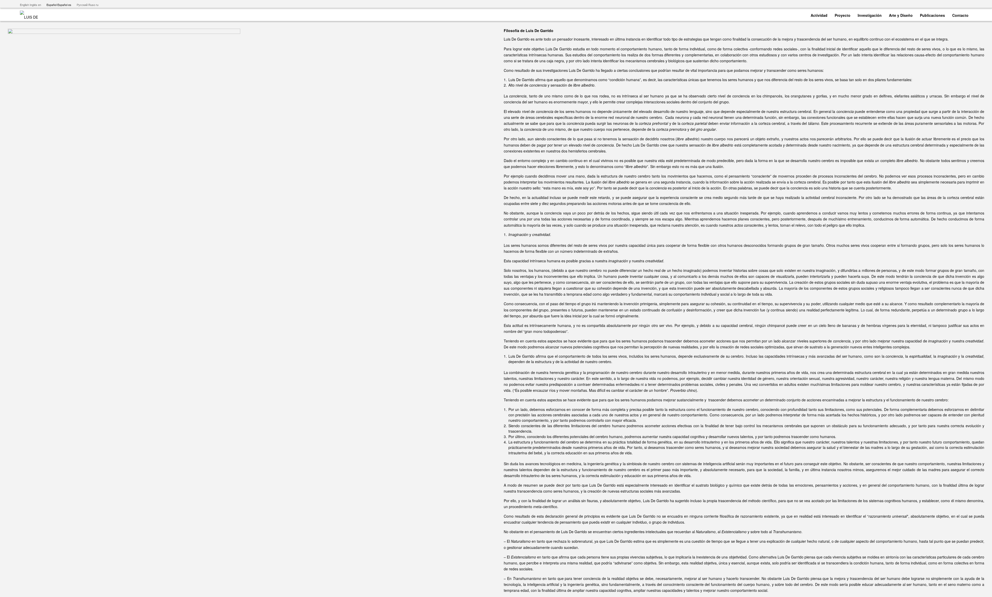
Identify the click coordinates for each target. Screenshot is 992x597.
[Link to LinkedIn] (968, 4)
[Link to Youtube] (945, 4)
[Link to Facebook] (952, 4)
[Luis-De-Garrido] (32, 14)
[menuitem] (819, 14)
